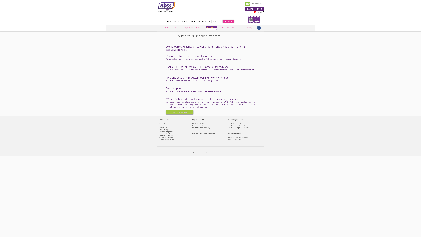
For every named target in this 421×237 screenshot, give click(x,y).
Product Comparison (166, 132)
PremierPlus (163, 128)
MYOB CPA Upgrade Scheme (238, 128)
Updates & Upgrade (166, 136)
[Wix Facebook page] (259, 28)
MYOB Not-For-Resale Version (238, 126)
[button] (176, 21)
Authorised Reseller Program (238, 138)
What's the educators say (201, 128)
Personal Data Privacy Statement (203, 134)
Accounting (163, 124)
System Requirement (166, 138)
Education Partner (198, 126)
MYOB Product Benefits (200, 124)
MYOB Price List (164, 134)
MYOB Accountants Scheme (238, 124)
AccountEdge (164, 130)
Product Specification (166, 140)
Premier (161, 126)
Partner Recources (234, 140)
